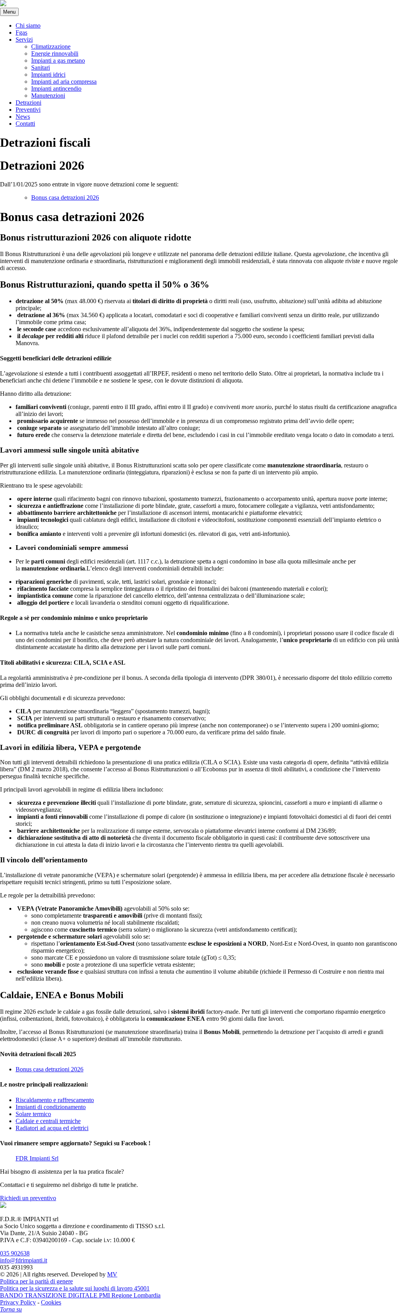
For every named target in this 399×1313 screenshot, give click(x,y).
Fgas (21, 32)
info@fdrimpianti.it (23, 1260)
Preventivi (28, 109)
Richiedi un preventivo (28, 1198)
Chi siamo (28, 25)
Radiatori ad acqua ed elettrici (52, 1128)
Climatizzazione (51, 46)
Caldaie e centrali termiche (48, 1121)
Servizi (24, 39)
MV (112, 1274)
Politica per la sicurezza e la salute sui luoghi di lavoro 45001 (75, 1288)
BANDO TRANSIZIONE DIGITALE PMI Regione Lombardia (80, 1295)
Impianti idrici (48, 74)
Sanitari (40, 67)
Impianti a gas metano (58, 60)
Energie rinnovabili (54, 53)
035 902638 (15, 1253)
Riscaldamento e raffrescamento (55, 1100)
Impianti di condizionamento (51, 1107)
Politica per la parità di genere (36, 1281)
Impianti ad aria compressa (64, 81)
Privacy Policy (18, 1302)
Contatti (25, 123)
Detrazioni (28, 102)
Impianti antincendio (56, 88)
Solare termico (33, 1114)
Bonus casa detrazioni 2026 (65, 197)
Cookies (51, 1302)
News (23, 116)
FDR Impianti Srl (37, 1158)
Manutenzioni (48, 95)
